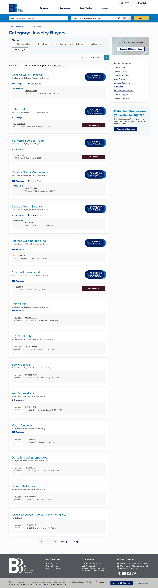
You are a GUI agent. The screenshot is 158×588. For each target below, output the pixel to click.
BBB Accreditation (90, 565)
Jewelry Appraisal (121, 75)
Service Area (35, 83)
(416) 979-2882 (30, 468)
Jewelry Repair (120, 71)
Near (76, 18)
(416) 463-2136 (30, 439)
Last (73, 541)
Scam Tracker (86, 8)
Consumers (45, 8)
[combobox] (42, 18)
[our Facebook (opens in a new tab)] (129, 574)
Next (63, 541)
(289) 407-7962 (19, 155)
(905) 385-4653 (19, 124)
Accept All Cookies (121, 583)
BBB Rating (18, 49)
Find (13, 18)
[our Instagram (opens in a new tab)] (134, 574)
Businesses (65, 8)
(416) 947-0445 (30, 525)
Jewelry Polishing (121, 98)
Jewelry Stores (120, 67)
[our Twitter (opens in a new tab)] (119, 574)
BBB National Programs (127, 568)
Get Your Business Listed (92, 563)
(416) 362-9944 (30, 497)
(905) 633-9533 (31, 346)
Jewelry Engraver (121, 94)
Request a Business (126, 129)
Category (95, 44)
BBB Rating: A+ (18, 83)
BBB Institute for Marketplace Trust (132, 563)
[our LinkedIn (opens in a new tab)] (124, 574)
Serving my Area (63, 44)
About (105, 8)
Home (11, 26)
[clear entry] (119, 18)
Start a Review (52, 565)
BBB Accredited (23, 44)
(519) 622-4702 (30, 407)
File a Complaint (53, 568)
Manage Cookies (142, 583)
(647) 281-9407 (18, 287)
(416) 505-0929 (30, 222)
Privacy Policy (48, 584)
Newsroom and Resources (93, 570)
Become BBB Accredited (131, 49)
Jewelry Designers (122, 82)
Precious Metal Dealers (124, 90)
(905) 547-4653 (31, 318)
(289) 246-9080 (31, 91)
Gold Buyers (119, 79)
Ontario (18, 26)
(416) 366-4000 (19, 255)
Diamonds (118, 86)
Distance (79, 44)
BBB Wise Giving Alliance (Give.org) (132, 565)
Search (141, 18)
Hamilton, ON (58, 65)
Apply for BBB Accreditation (94, 568)
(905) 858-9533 (31, 375)
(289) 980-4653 (31, 188)
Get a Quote (43, 44)
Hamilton (25, 26)
